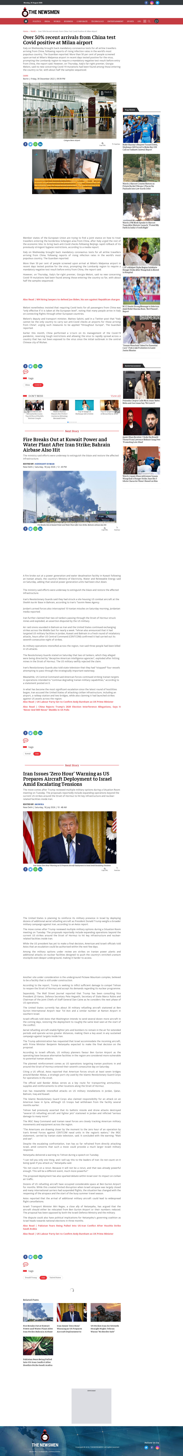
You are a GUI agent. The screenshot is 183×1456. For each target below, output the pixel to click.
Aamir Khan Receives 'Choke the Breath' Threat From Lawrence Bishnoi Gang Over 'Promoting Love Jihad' (141, 439)
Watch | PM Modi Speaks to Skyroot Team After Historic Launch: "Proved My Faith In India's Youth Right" (141, 225)
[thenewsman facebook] (146, 3)
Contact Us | (43, 1451)
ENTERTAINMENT (115, 21)
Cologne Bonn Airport (72, 140)
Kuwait (28, 753)
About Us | (33, 1451)
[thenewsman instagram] (152, 3)
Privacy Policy (54, 1451)
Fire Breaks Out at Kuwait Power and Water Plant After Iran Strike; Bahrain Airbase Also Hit (71, 524)
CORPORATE (82, 21)
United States (55, 1277)
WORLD (57, 21)
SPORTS (130, 21)
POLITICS (37, 21)
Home (25, 31)
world (33, 31)
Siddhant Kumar (44, 463)
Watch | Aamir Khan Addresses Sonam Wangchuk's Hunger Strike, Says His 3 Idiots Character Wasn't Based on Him (140, 478)
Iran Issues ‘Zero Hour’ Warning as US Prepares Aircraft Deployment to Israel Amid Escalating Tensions (72, 865)
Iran (37, 753)
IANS (25, 75)
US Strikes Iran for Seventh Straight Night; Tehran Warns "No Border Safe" (105, 1328)
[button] (149, 21)
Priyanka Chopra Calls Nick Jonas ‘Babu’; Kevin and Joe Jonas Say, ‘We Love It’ (141, 401)
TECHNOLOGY (97, 21)
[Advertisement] (105, 11)
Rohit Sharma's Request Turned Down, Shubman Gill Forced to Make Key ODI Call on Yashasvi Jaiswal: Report (140, 147)
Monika (39, 804)
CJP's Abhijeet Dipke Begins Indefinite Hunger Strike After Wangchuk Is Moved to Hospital (141, 270)
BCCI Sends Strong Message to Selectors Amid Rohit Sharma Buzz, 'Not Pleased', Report (141, 309)
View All (116, 395)
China (27, 385)
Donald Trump (31, 1277)
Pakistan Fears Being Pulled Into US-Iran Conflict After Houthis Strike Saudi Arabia (37, 1362)
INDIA (47, 21)
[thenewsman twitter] (157, 3)
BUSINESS (68, 21)
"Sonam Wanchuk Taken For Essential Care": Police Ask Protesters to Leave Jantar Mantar (140, 348)
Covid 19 (38, 385)
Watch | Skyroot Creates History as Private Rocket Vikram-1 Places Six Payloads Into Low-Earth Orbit (138, 186)
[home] (26, 21)
